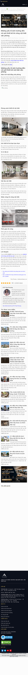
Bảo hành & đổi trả (5, 625)
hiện (11, 64)
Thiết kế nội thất (4, 606)
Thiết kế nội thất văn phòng (6, 612)
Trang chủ (3, 9)
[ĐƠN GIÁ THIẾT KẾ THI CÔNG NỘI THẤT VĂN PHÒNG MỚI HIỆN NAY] (5, 362)
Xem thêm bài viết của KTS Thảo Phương (12, 305)
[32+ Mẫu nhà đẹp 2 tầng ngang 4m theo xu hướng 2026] (5, 381)
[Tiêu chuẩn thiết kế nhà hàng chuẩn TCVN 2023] (5, 397)
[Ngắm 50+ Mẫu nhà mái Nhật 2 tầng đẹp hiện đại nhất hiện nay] (5, 347)
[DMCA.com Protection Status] (6, 645)
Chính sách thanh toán (5, 623)
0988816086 (4, 1)
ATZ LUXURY (3, 4)
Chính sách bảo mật (5, 621)
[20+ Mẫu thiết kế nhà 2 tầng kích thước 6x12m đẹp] (5, 456)
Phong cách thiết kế (5, 616)
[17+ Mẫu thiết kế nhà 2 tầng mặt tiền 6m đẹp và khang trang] (5, 441)
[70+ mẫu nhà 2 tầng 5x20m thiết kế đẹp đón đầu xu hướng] (5, 332)
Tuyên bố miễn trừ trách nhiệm (7, 627)
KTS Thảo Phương (14, 38)
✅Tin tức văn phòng (11, 9)
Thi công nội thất (4, 614)
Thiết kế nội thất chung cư (6, 610)
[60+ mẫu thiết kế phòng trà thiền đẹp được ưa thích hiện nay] (5, 425)
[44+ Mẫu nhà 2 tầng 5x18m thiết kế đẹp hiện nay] (5, 410)
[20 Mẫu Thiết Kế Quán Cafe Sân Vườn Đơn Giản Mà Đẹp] (5, 316)
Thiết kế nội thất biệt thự (6, 608)
